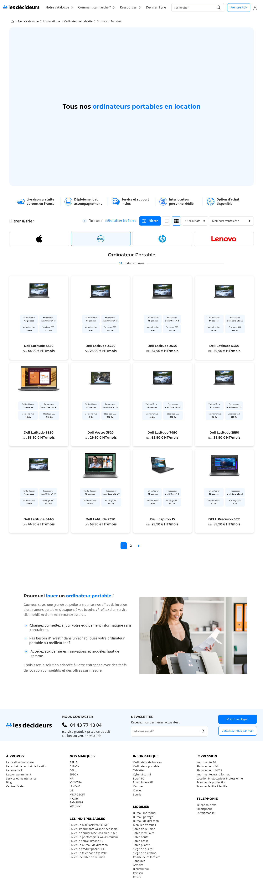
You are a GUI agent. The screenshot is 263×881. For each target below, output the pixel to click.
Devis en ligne (156, 7)
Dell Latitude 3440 (100, 346)
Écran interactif (143, 782)
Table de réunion (144, 829)
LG (71, 790)
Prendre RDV (238, 7)
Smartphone (205, 809)
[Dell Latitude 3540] (162, 317)
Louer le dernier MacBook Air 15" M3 (93, 833)
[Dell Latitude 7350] (100, 491)
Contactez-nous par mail (237, 730)
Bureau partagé (143, 817)
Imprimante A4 (206, 762)
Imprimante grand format (213, 774)
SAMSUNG (76, 802)
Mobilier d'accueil (144, 824)
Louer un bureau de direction (89, 845)
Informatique (51, 21)
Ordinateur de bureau (147, 762)
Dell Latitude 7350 (100, 519)
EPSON (74, 774)
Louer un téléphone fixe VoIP (88, 853)
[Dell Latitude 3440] (100, 317)
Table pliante (141, 845)
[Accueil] (12, 21)
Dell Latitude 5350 (39, 346)
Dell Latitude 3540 (162, 346)
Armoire (138, 865)
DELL (73, 770)
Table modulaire (143, 833)
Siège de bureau (143, 849)
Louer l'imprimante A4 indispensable (93, 829)
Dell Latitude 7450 (162, 432)
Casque (138, 786)
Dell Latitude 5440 (38, 519)
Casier (137, 877)
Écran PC (138, 778)
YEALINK (75, 806)
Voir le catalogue (237, 719)
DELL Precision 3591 (224, 519)
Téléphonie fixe (206, 804)
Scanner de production (211, 782)
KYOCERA (76, 782)
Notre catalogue (28, 21)
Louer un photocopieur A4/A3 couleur (94, 837)
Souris (137, 794)
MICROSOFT (77, 794)
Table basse (140, 840)
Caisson (138, 873)
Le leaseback (14, 770)
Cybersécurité (142, 774)
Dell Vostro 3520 (100, 432)
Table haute (140, 837)
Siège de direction (144, 853)
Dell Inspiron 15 (162, 519)
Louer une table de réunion (87, 857)
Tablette (138, 770)
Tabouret (139, 861)
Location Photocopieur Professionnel (220, 778)
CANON (75, 766)
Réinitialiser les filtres (120, 221)
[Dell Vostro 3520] (100, 404)
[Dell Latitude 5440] (38, 491)
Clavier (137, 790)
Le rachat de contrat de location (26, 766)
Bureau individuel (144, 813)
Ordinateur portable (146, 766)
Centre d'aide (14, 786)
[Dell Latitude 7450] (162, 404)
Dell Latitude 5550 (39, 432)
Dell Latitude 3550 (224, 432)
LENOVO (75, 786)
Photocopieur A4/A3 (209, 770)
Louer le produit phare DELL (88, 849)
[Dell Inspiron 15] (162, 491)
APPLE (73, 762)
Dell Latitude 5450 (224, 346)
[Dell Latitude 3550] (224, 404)
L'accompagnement (18, 774)
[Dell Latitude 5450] (224, 317)
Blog (9, 782)
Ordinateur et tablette (78, 21)
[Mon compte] (255, 7)
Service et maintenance (21, 778)
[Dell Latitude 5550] (38, 404)
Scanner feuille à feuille (212, 786)
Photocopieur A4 (207, 766)
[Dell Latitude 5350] (38, 317)
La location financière (20, 762)
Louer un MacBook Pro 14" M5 (89, 824)
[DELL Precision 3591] (224, 491)
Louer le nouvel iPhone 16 (86, 840)
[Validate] (201, 731)
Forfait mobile (205, 813)
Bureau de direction (146, 820)
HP (71, 778)
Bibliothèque (141, 869)
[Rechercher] (218, 7)
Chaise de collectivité (146, 857)
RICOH (74, 798)
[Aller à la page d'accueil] (21, 7)
